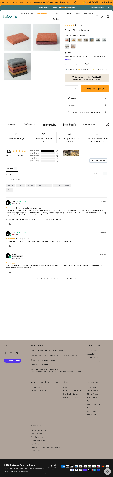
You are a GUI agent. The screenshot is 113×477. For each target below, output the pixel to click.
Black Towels (91, 411)
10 (70, 278)
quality (21, 185)
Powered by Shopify (27, 465)
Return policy (92, 350)
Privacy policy (18, 468)
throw (30, 185)
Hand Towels (91, 387)
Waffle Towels (36, 451)
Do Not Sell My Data (38, 391)
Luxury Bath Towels (38, 430)
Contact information (21, 471)
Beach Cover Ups (93, 404)
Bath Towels (35, 444)
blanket (10, 185)
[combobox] (100, 7)
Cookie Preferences (38, 387)
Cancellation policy (35, 471)
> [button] (74, 278)
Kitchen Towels (92, 394)
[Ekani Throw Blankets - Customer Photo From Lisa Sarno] (75, 153)
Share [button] (10, 224)
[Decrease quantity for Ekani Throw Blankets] (65, 89)
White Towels (92, 408)
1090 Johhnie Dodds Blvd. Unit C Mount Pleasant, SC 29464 (56, 371)
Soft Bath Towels (37, 434)
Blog (65, 387)
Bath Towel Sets (37, 437)
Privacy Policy (92, 357)
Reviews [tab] (10, 168)
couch (57, 185)
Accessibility (91, 354)
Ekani (9, 190)
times (66, 185)
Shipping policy (9, 471)
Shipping (66, 64)
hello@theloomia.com (47, 360)
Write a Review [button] (97, 161)
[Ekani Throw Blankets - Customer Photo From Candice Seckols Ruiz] (67, 153)
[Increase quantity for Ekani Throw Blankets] (74, 89)
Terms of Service (93, 361)
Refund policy (8, 468)
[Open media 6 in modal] (17, 65)
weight (48, 185)
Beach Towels (92, 397)
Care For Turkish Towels (72, 391)
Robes (89, 401)
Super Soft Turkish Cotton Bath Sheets (45, 447)
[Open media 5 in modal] (45, 37)
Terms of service (29, 468)
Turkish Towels (92, 391)
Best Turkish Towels (70, 397)
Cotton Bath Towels (38, 440)
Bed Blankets (91, 415)
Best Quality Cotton (70, 394)
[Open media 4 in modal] (17, 37)
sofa (39, 185)
